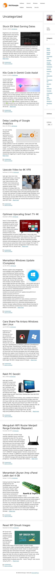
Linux (48, 73)
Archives (49, 122)
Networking (29, 7)
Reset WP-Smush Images (16, 525)
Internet (28, 3)
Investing (49, 71)
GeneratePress (35, 572)
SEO (48, 86)
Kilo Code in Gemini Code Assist (20, 72)
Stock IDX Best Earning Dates (19, 26)
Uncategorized (7, 62)
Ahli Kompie (13, 5)
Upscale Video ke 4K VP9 (17, 169)
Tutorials (49, 91)
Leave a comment (8, 63)
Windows (35, 3)
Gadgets (22, 7)
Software (22, 3)
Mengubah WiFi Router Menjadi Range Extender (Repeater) (20, 427)
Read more (6, 58)
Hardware (42, 3)
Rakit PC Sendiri (11, 374)
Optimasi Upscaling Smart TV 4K (21, 214)
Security (36, 7)
